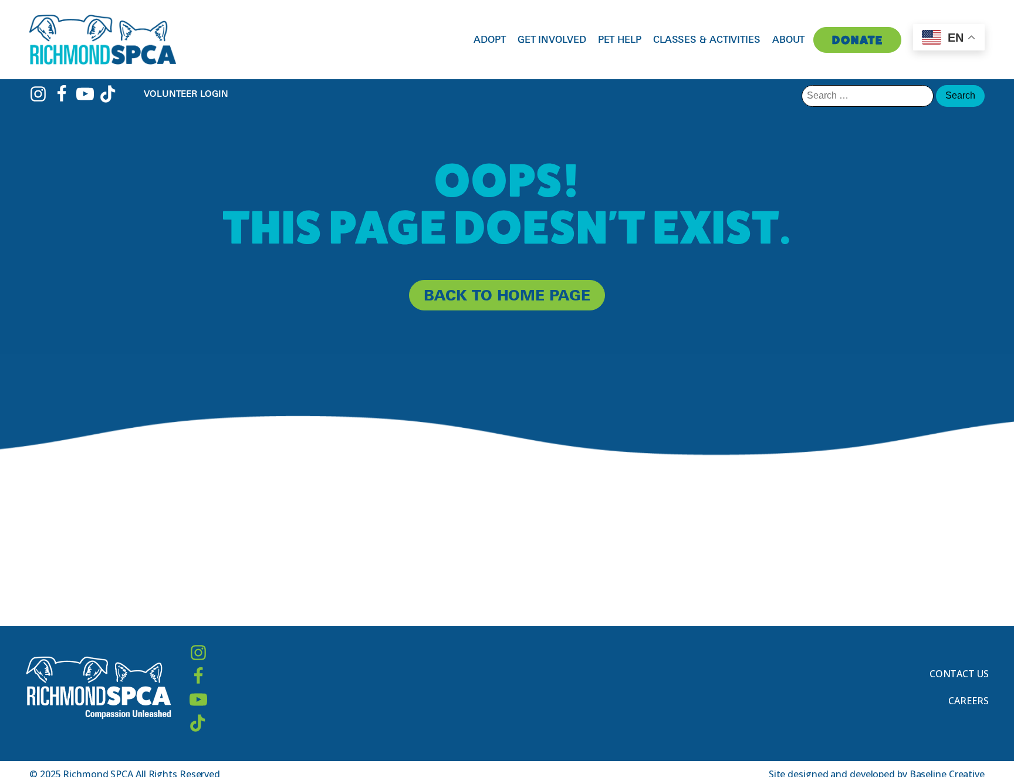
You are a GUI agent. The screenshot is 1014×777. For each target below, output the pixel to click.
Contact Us (959, 673)
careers (968, 700)
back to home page (507, 295)
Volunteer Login (186, 93)
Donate (857, 40)
